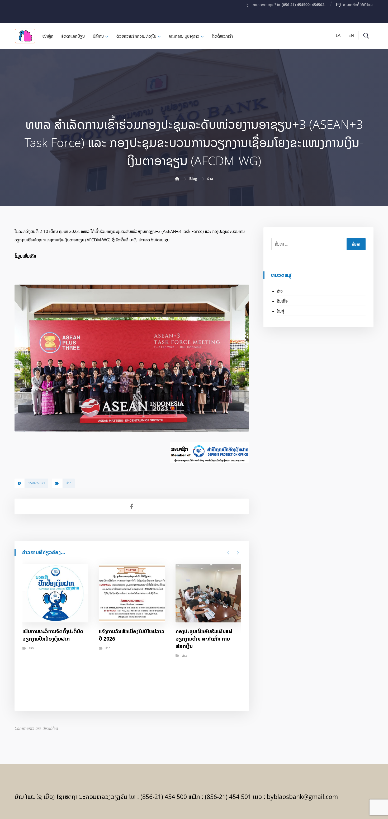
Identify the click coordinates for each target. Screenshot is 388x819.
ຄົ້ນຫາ (356, 244)
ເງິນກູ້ (280, 311)
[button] (25, 10)
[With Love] (25, 35)
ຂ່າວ (69, 483)
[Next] (238, 553)
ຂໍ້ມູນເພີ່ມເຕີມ (25, 256)
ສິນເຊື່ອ (282, 301)
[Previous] (228, 553)
